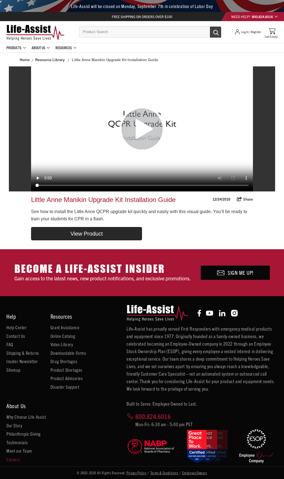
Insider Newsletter (22, 361)
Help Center (16, 327)
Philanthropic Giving (23, 433)
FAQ (9, 344)
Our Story (14, 425)
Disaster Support (64, 387)
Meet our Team (19, 450)
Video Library (61, 344)
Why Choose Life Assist (26, 417)
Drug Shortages (63, 361)
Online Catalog (62, 336)
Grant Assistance (65, 327)
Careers (13, 459)
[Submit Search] (209, 31)
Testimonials (17, 442)
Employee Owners (194, 472)
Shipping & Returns (22, 353)
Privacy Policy (136, 472)
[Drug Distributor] (152, 446)
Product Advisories (66, 378)
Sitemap (13, 370)
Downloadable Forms (68, 353)
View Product (86, 234)
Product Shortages (66, 370)
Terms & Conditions (164, 472)
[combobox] (150, 32)
